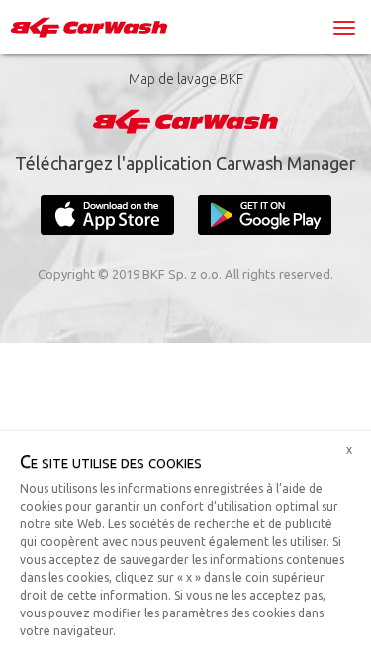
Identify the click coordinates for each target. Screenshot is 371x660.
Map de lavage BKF (186, 79)
